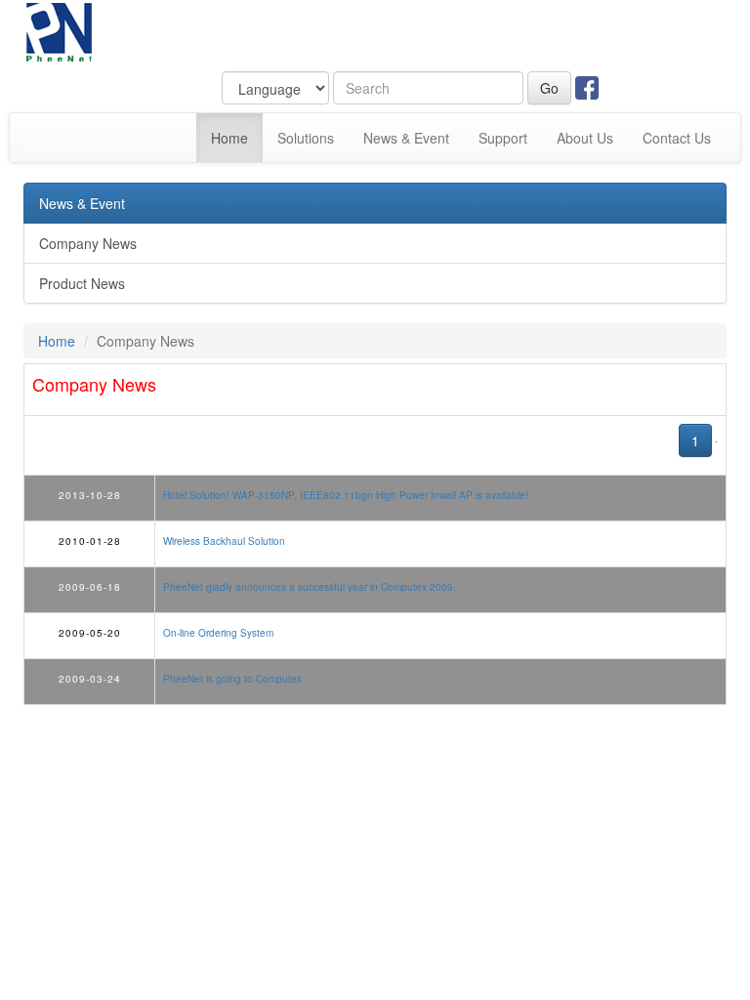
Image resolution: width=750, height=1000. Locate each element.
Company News (88, 243)
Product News (82, 283)
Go (549, 88)
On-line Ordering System (218, 633)
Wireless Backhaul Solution (224, 541)
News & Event (406, 137)
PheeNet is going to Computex (232, 679)
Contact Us (677, 137)
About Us (585, 137)
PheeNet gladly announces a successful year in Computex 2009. (309, 587)
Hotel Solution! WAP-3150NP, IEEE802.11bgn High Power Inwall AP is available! (345, 495)
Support (503, 137)
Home (237, 137)
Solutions (305, 137)
